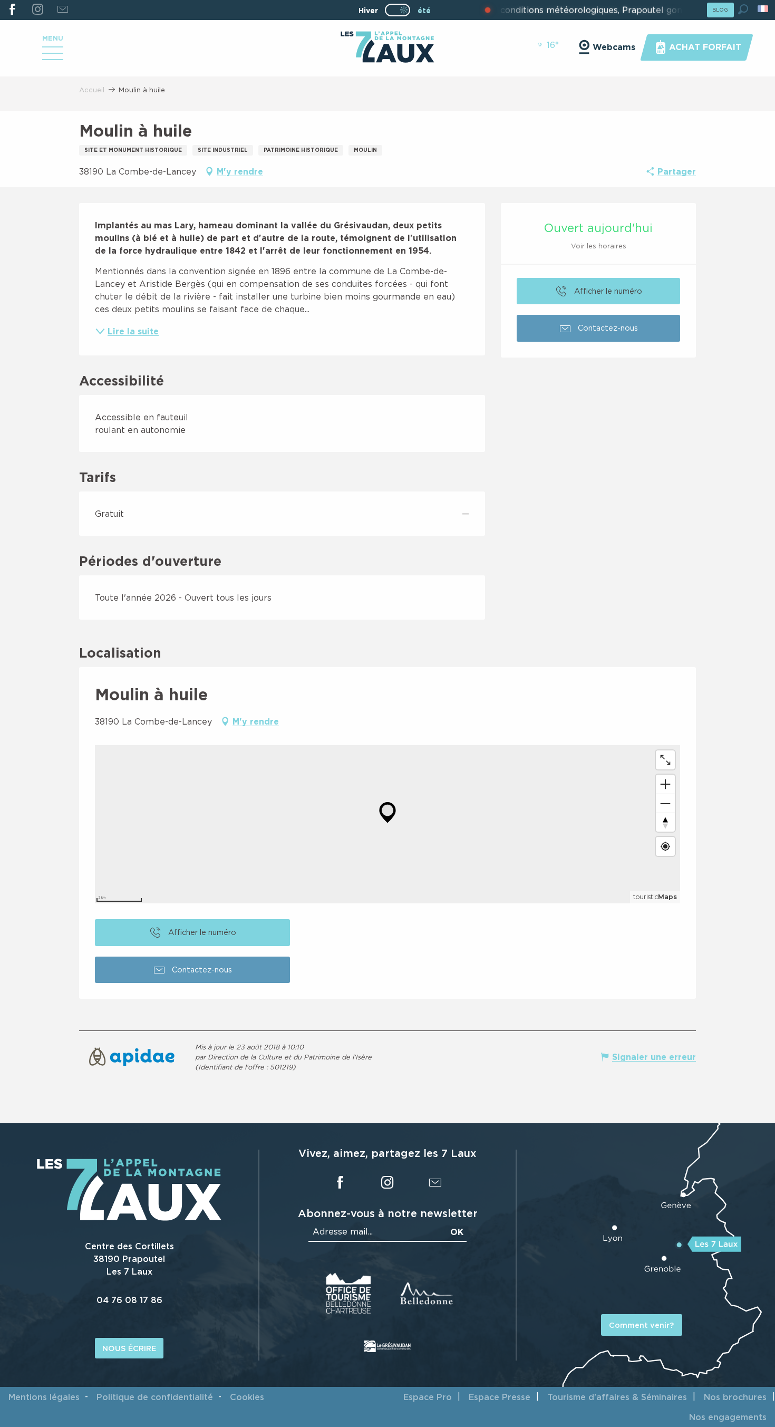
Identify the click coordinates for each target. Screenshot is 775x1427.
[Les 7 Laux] (129, 1217)
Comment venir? (641, 1325)
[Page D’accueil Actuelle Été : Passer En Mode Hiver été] (397, 10)
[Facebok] (12, 10)
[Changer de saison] (401, 10)
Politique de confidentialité (154, 1397)
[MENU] (52, 57)
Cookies (247, 1397)
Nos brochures (735, 1397)
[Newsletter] (62, 10)
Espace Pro (427, 1397)
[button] (743, 9)
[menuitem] (387, 48)
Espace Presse (499, 1397)
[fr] (763, 8)
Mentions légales (44, 1397)
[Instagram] (37, 10)
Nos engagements (728, 1417)
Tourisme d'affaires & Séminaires (617, 1397)
